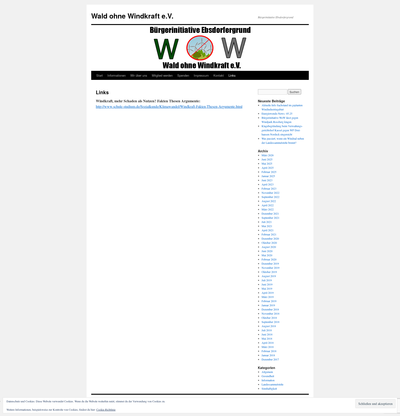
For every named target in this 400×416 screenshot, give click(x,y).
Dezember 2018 (270, 309)
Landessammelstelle (272, 384)
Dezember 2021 (270, 213)
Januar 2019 (268, 305)
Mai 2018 (267, 338)
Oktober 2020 (269, 242)
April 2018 (268, 342)
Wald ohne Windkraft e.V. (132, 16)
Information (268, 380)
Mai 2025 (267, 163)
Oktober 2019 (269, 272)
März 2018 (268, 347)
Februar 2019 (269, 301)
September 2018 (270, 322)
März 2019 (268, 297)
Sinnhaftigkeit (269, 388)
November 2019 (270, 267)
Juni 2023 (267, 180)
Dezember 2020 (270, 238)
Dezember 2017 (270, 359)
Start (99, 75)
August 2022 (269, 201)
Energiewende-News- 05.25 (277, 113)
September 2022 (270, 197)
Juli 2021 (267, 222)
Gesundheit (268, 376)
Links (232, 75)
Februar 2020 (269, 259)
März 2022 (268, 209)
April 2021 (268, 230)
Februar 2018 (269, 351)
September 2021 (270, 217)
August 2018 (269, 326)
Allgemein (267, 372)
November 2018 (270, 313)
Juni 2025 (267, 159)
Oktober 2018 (269, 317)
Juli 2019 (267, 280)
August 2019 (269, 276)
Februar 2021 (269, 234)
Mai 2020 (267, 255)
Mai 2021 (267, 226)
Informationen (116, 75)
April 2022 (268, 205)
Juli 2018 (267, 330)
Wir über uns (138, 75)
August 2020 (269, 247)
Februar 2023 (269, 188)
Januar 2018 (268, 355)
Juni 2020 (267, 251)
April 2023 (268, 184)
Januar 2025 (268, 176)
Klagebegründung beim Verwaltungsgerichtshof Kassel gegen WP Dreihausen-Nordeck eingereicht (282, 130)
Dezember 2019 (270, 263)
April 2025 (268, 167)
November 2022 (270, 192)
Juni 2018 (267, 334)
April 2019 (268, 292)
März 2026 (268, 155)
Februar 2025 (269, 172)
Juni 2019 (267, 284)
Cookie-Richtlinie (106, 409)
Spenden (183, 75)
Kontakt (218, 75)
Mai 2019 (267, 288)
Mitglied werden (162, 75)
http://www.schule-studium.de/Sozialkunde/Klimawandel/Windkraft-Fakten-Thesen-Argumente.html (169, 106)
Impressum (201, 75)
